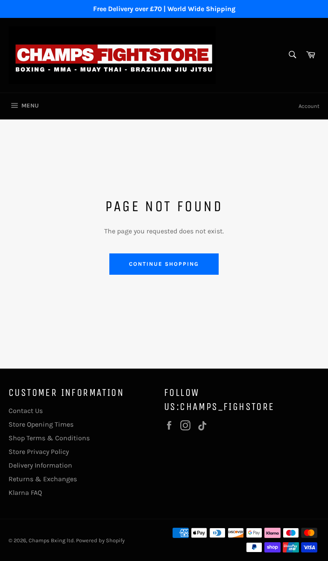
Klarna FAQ (25, 492)
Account (309, 106)
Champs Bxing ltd (51, 540)
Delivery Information (40, 465)
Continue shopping (164, 264)
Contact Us (26, 411)
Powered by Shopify (100, 540)
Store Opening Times (41, 424)
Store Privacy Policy (39, 452)
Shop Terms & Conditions (49, 438)
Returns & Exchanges (43, 479)
